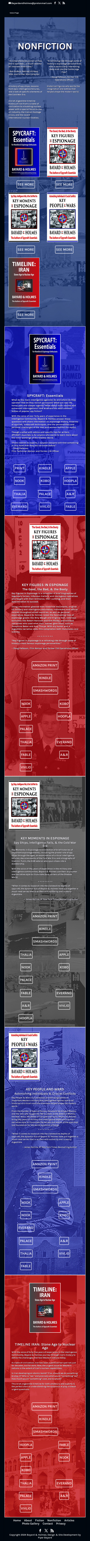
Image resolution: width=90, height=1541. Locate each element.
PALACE (45, 494)
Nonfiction (54, 1520)
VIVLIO (45, 506)
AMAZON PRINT (45, 665)
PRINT (19, 468)
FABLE (70, 506)
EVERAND (19, 506)
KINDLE (45, 468)
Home (17, 1520)
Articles (69, 1520)
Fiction (39, 1520)
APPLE (70, 468)
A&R (70, 494)
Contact (48, 1523)
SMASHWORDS (45, 690)
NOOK (19, 481)
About (28, 1520)
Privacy (61, 1523)
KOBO (45, 481)
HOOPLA (70, 481)
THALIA (19, 494)
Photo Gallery (30, 1523)
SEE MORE (26, 184)
